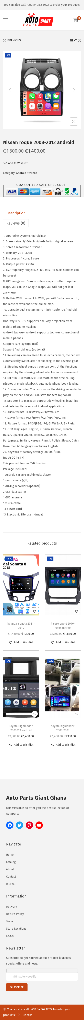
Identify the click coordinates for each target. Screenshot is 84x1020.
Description (16, 213)
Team (9, 921)
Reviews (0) (15, 223)
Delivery (11, 906)
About (10, 869)
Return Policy (15, 914)
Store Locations (16, 928)
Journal (10, 884)
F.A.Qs (10, 936)
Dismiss (27, 1015)
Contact (11, 876)
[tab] (42, 213)
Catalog (11, 862)
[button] (15, 163)
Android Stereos (26, 173)
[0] (75, 19)
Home (10, 854)
